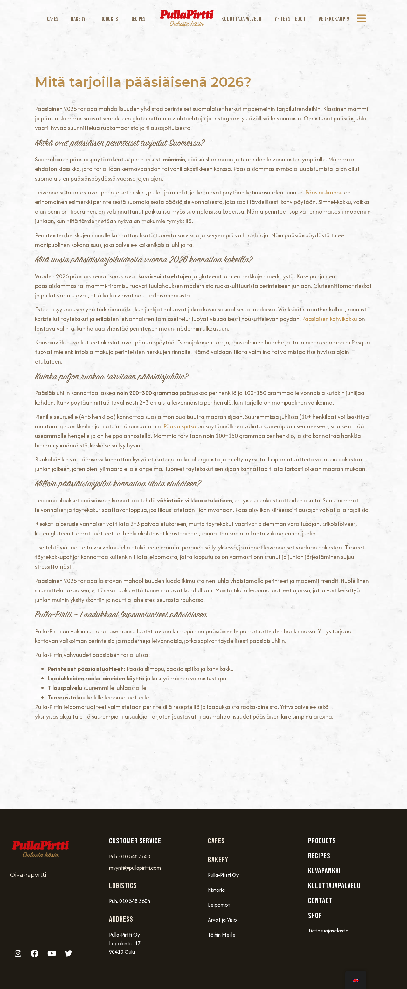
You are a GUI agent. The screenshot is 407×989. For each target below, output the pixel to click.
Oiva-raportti (28, 874)
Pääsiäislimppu (324, 192)
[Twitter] (68, 953)
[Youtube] (51, 953)
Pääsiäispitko (179, 426)
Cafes (52, 19)
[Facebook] (34, 953)
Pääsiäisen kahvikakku (329, 319)
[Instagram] (17, 953)
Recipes (137, 19)
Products (108, 19)
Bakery (78, 19)
